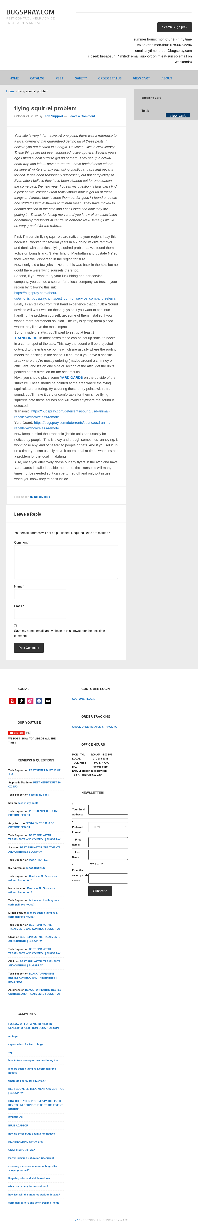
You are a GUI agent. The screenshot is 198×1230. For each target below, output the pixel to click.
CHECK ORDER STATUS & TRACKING (94, 726)
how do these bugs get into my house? (31, 1133)
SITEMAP (74, 1220)
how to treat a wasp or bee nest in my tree (33, 1060)
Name (19, 586)
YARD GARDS (71, 377)
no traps (13, 1036)
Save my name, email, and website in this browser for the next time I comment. (60, 633)
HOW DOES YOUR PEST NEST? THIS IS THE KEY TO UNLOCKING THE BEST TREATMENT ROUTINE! (35, 1105)
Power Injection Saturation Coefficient (31, 1158)
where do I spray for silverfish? (27, 1080)
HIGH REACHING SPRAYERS (25, 1141)
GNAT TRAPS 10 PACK (21, 1149)
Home (10, 91)
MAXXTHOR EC (38, 859)
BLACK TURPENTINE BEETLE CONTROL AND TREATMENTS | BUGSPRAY (32, 977)
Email (19, 606)
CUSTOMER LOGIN (83, 698)
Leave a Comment (81, 116)
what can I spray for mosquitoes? (28, 1186)
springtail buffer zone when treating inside (33, 1202)
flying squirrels (40, 496)
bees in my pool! (39, 794)
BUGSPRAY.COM (30, 12)
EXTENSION (15, 1117)
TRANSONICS (25, 338)
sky (10, 1052)
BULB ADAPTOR (18, 1125)
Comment (21, 542)
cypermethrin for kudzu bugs (25, 1044)
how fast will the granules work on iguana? (34, 1194)
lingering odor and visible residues (29, 1178)
